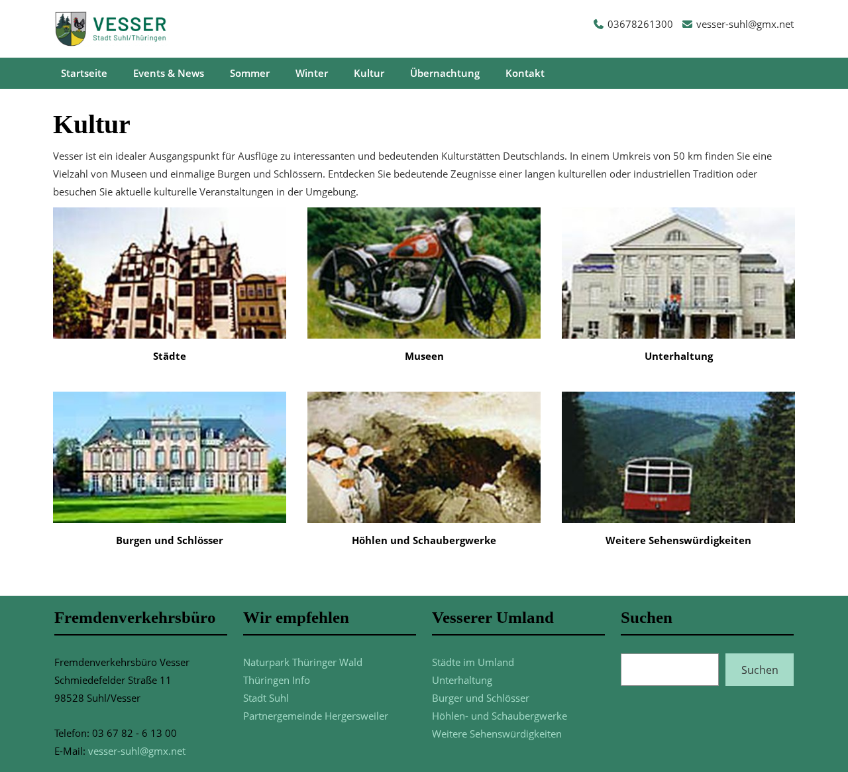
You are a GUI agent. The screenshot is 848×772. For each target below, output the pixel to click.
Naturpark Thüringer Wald (302, 662)
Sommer (250, 73)
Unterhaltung (462, 680)
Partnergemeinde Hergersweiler (315, 715)
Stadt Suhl (266, 697)
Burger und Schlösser (480, 697)
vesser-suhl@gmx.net (745, 23)
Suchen (759, 670)
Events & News (168, 73)
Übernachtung (445, 73)
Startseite (84, 73)
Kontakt (525, 73)
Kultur (369, 73)
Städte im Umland (473, 662)
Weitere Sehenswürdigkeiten (497, 733)
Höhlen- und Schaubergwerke (499, 715)
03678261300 (640, 23)
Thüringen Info (276, 680)
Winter (311, 73)
